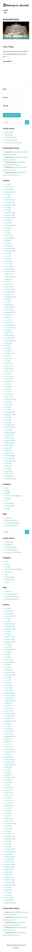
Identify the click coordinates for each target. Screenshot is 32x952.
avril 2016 (8, 330)
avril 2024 (8, 210)
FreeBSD (7, 493)
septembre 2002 (10, 461)
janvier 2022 (9, 235)
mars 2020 (8, 261)
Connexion (8, 518)
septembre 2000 (10, 479)
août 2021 (8, 241)
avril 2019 (8, 281)
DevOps (7, 491)
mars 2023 (8, 223)
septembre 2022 (10, 225)
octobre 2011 (9, 381)
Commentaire (7, 61)
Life (6, 501)
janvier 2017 (9, 322)
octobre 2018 (9, 294)
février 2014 (9, 363)
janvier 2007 (9, 430)
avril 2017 (8, 320)
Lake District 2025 (10, 137)
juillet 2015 (8, 343)
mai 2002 (8, 468)
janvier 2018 (9, 305)
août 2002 (8, 463)
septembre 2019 (10, 276)
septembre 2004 (10, 440)
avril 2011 (8, 384)
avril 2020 (8, 258)
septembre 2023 (10, 218)
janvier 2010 (9, 397)
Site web (5, 106)
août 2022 (8, 228)
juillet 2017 (8, 317)
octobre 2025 (9, 189)
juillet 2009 (8, 404)
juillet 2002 (8, 466)
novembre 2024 (10, 202)
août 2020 (8, 253)
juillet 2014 (8, 358)
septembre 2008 (10, 415)
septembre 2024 (10, 205)
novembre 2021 (10, 238)
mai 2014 (8, 361)
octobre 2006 (9, 435)
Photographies (9, 503)
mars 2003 (8, 450)
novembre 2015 (10, 338)
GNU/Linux (8, 498)
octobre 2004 (9, 438)
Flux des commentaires (12, 523)
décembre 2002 (10, 455)
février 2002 (9, 473)
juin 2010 (8, 389)
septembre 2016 (10, 328)
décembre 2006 (10, 433)
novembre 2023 (10, 215)
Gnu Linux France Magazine (13, 496)
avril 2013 (8, 374)
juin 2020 (8, 256)
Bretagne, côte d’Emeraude (13, 143)
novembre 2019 (10, 271)
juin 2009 (8, 407)
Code (6, 488)
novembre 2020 (10, 248)
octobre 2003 (9, 445)
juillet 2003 (8, 448)
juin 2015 (8, 345)
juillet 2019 (8, 279)
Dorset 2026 (9, 132)
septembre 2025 (10, 192)
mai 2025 (8, 197)
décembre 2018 (10, 289)
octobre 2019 (9, 274)
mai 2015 (8, 348)
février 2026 (9, 187)
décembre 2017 (10, 307)
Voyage (7, 508)
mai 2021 (8, 243)
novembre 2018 (10, 292)
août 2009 (8, 402)
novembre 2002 (10, 458)
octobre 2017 (9, 310)
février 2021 (9, 246)
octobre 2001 (9, 476)
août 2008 (8, 417)
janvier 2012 (9, 379)
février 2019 (9, 284)
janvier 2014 (9, 366)
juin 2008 (8, 420)
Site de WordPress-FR (12, 525)
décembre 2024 (10, 200)
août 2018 (8, 299)
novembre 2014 (10, 353)
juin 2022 (8, 230)
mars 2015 (8, 351)
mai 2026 (8, 184)
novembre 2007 (10, 425)
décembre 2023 (10, 212)
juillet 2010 (8, 386)
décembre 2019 (10, 269)
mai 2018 (8, 302)
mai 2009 (8, 409)
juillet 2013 (8, 371)
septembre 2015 (10, 340)
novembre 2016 (10, 325)
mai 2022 (8, 233)
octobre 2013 (9, 369)
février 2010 (9, 394)
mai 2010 (8, 392)
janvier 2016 (9, 333)
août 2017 (8, 315)
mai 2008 (8, 422)
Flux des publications (11, 520)
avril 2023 (8, 220)
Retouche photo (10, 506)
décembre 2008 (10, 412)
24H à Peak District (11, 140)
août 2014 (8, 356)
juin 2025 (8, 194)
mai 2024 (8, 207)
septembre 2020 (10, 251)
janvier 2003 (9, 453)
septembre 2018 (10, 297)
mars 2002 (8, 471)
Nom (5, 89)
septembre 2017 (10, 312)
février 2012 (9, 376)
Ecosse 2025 (9, 135)
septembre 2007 (10, 427)
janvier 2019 (9, 287)
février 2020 (9, 264)
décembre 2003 (10, 443)
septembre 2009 (10, 399)
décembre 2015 (10, 335)
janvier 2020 (9, 266)
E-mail (5, 97)
